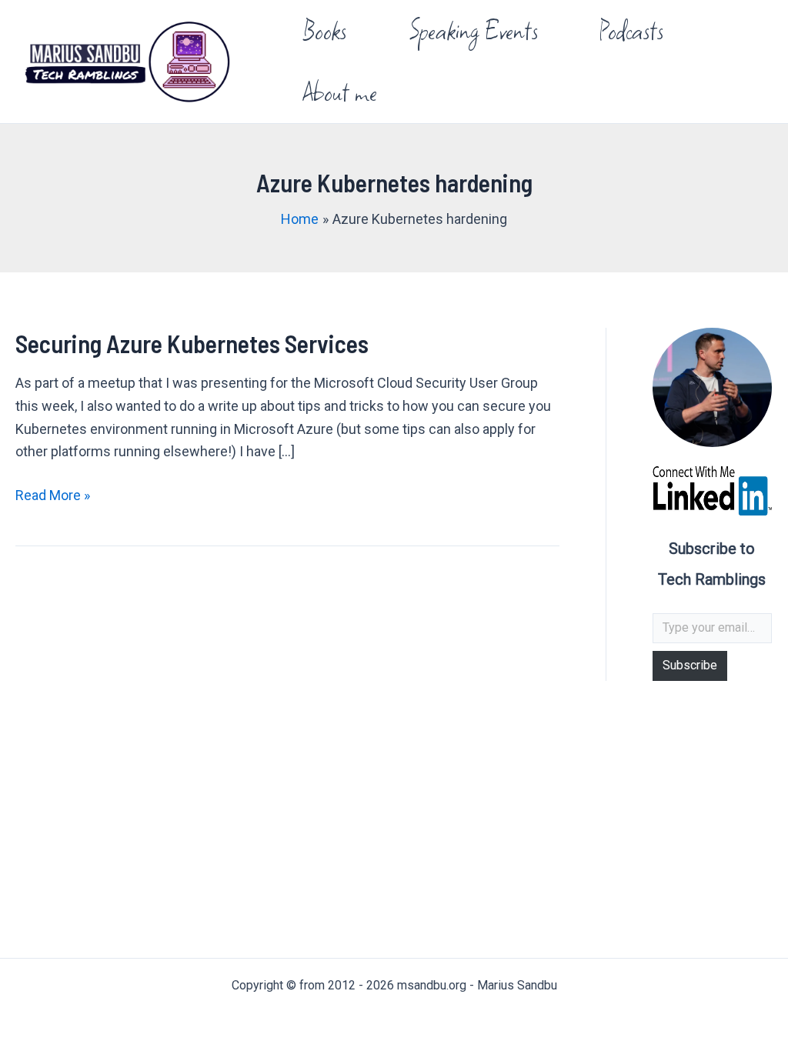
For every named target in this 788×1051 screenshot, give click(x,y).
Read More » (52, 496)
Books (324, 30)
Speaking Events (473, 30)
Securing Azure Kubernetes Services (192, 343)
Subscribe (690, 665)
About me (340, 92)
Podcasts (631, 30)
